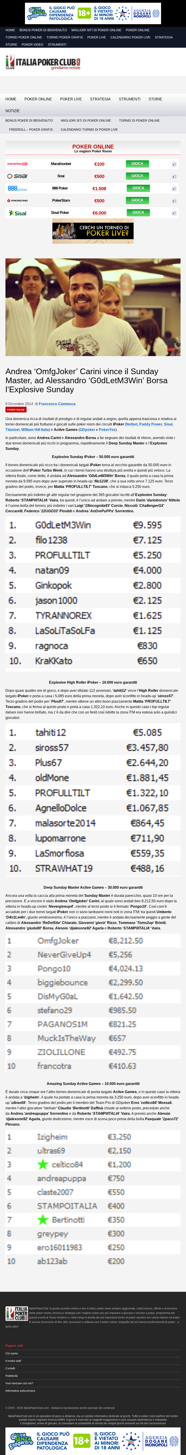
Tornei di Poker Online (139, 120)
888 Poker (60, 188)
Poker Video (32, 44)
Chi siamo (11, 1353)
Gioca (137, 163)
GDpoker (87, 430)
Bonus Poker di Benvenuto (43, 30)
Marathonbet (61, 164)
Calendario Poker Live (130, 37)
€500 (99, 176)
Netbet (131, 424)
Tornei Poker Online (23, 37)
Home (10, 30)
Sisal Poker (60, 212)
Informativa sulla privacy (20, 1390)
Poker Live (96, 37)
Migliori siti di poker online (96, 30)
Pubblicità (11, 1375)
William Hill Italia (35, 430)
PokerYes (107, 430)
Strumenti (57, 44)
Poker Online (137, 30)
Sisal (168, 424)
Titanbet (12, 430)
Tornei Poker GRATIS (64, 37)
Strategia (164, 37)
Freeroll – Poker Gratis (31, 129)
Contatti (10, 1368)
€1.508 (99, 188)
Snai (60, 176)
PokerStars (61, 200)
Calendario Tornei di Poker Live (89, 129)
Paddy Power (150, 424)
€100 (99, 164)
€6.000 (99, 212)
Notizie (12, 111)
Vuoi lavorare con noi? (19, 1383)
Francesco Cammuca (57, 404)
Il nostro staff (13, 1361)
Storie (11, 44)
